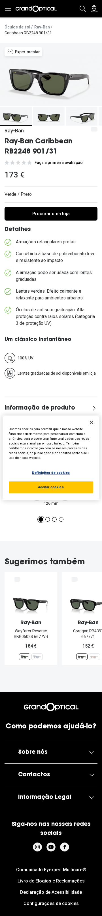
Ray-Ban (42, 27)
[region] (51, 457)
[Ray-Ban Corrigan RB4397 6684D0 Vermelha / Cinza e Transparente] (94, 656)
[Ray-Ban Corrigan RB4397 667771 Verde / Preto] (82, 656)
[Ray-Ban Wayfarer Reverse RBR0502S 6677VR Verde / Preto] (24, 656)
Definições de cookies (51, 473)
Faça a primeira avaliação (59, 162)
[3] (54, 519)
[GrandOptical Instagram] (37, 846)
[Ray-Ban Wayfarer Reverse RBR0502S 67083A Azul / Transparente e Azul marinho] (37, 656)
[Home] (36, 9)
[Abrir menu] (8, 8)
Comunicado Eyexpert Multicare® (51, 869)
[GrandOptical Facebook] (64, 846)
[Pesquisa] (82, 8)
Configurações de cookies (51, 903)
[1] (41, 519)
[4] (61, 519)
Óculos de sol (17, 27)
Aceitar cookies (51, 487)
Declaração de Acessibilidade (51, 892)
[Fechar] (91, 422)
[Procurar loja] (94, 8)
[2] (47, 519)
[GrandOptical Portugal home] (51, 707)
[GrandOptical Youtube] (51, 846)
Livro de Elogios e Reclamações (51, 881)
